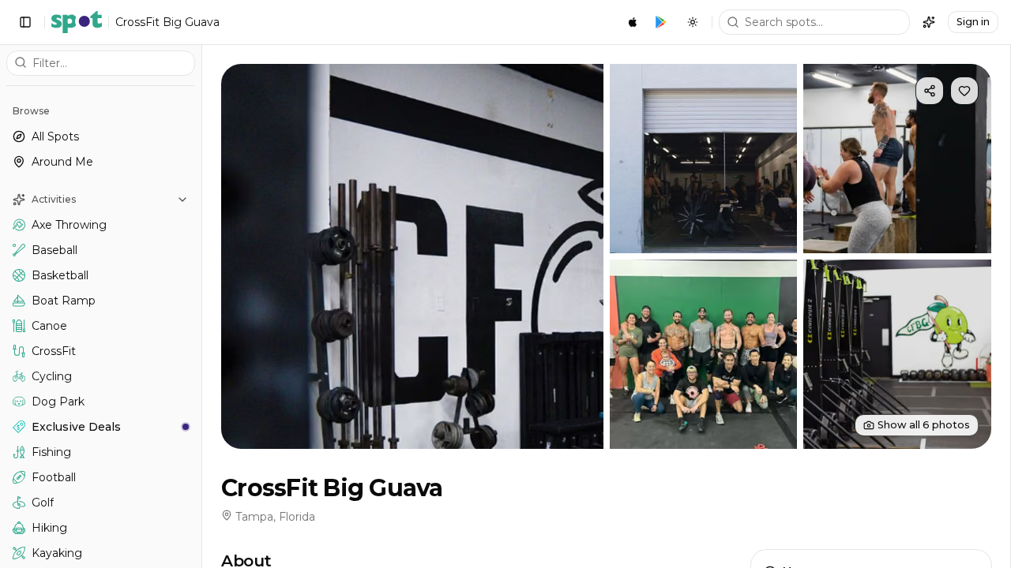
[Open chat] (928, 22)
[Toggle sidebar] (25, 22)
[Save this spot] (964, 91)
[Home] (76, 22)
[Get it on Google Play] (661, 22)
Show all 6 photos (924, 425)
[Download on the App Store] (632, 22)
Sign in (973, 22)
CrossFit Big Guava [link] (167, 22)
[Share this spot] (929, 91)
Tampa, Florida (275, 517)
